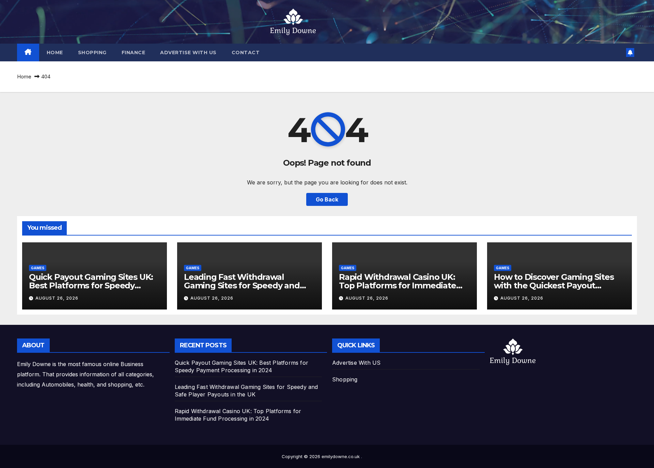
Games (37, 268)
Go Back (327, 199)
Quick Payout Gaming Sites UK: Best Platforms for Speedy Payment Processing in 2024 (91, 285)
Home (55, 52)
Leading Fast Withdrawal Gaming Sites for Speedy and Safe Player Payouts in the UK (243, 285)
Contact (246, 52)
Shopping (92, 52)
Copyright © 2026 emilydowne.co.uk (321, 456)
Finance (133, 52)
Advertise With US (188, 52)
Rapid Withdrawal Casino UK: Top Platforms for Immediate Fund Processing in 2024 (397, 285)
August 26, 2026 (56, 298)
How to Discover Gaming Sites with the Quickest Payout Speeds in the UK (553, 285)
